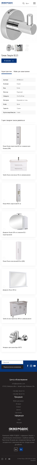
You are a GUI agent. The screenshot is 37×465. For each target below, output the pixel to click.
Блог (19, 420)
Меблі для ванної (18, 401)
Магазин (19, 422)
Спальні (18, 407)
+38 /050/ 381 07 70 (18, 394)
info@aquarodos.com (18, 383)
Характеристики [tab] (6, 71)
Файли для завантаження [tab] (22, 71)
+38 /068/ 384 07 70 (18, 391)
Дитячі (18, 410)
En (21, 449)
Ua (16, 449)
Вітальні (18, 404)
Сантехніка (18, 413)
